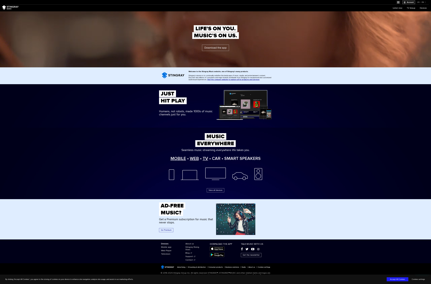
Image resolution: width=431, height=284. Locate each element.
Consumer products (215, 267)
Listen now (397, 8)
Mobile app (166, 247)
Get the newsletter (251, 255)
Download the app (215, 47)
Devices (164, 244)
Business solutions (232, 267)
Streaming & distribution (197, 267)
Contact (189, 260)
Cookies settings (264, 267)
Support (189, 256)
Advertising (181, 267)
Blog (187, 253)
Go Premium (166, 230)
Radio (244, 267)
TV (205, 158)
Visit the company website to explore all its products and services (233, 79)
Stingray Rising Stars (192, 248)
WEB (194, 158)
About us (189, 244)
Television (165, 254)
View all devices (215, 190)
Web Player (166, 251)
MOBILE (178, 158)
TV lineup (411, 8)
